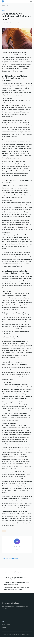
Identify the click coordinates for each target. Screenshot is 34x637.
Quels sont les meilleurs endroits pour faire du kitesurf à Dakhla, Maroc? (16, 583)
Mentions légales (6, 624)
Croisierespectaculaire (10, 603)
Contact (4, 627)
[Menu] (30, 1)
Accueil (3, 5)
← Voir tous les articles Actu (10, 558)
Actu (8, 5)
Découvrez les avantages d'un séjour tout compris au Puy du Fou (15, 578)
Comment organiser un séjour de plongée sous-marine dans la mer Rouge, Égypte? (17, 588)
